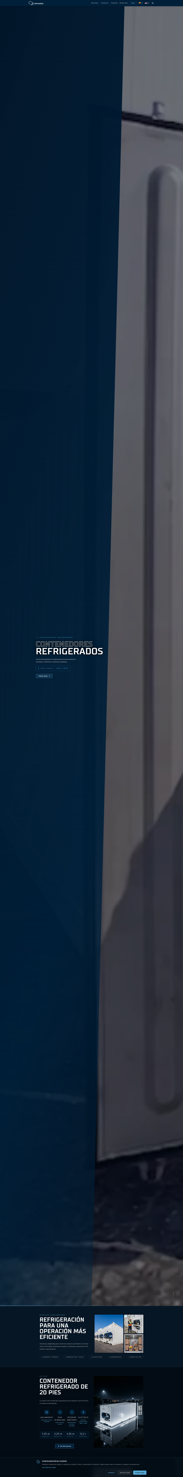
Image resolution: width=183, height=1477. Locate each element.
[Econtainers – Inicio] (36, 3)
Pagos (133, 3)
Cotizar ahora (43, 676)
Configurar (111, 1472)
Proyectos (114, 3)
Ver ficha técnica (65, 1446)
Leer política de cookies (49, 1467)
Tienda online (123, 3)
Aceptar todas (139, 1472)
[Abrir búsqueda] (152, 3)
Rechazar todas (125, 1472)
